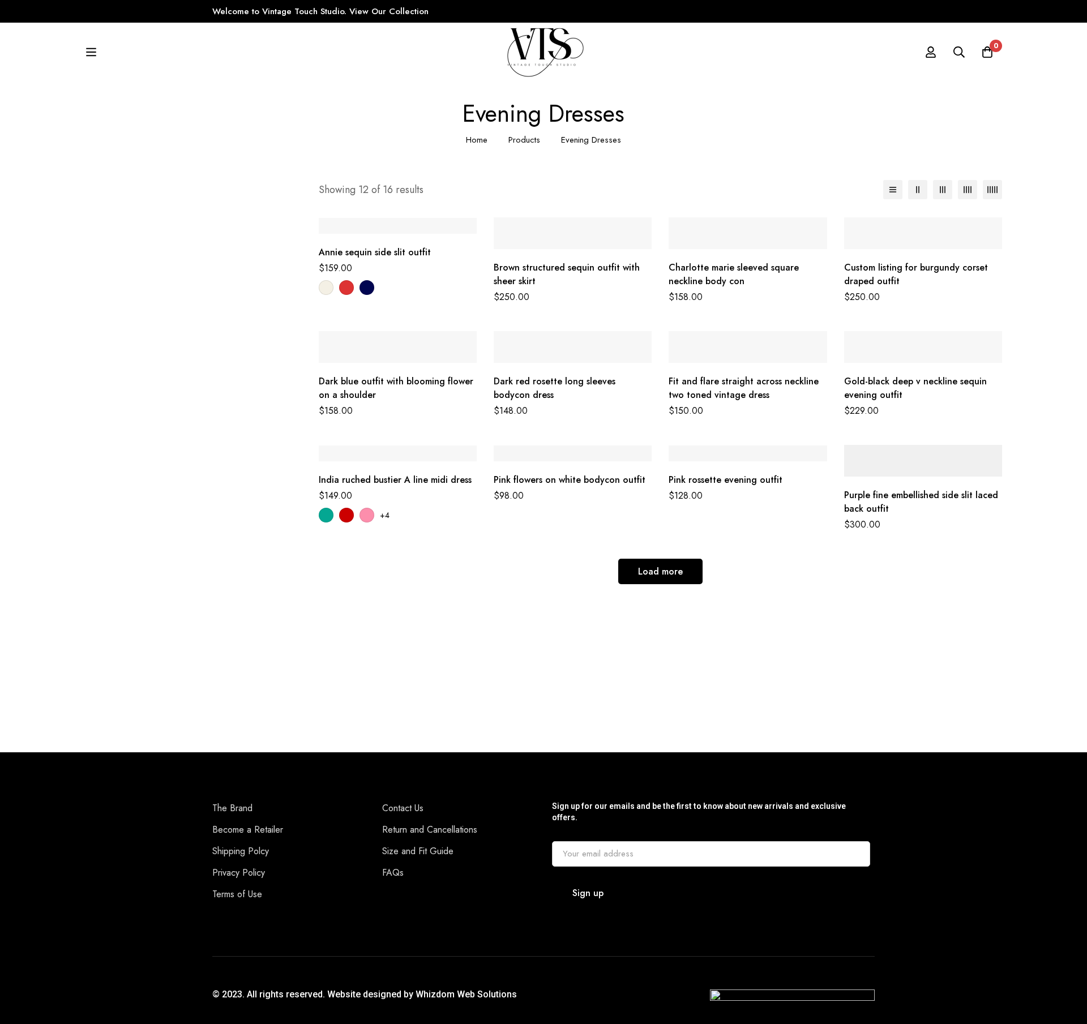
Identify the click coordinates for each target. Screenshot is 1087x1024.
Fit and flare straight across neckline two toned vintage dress (744, 388)
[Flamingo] (367, 515)
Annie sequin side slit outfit (375, 252)
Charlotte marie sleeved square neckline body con (734, 274)
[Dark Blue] (367, 287)
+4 (385, 515)
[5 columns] (992, 189)
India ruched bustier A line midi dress (395, 479)
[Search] (959, 52)
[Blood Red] (346, 515)
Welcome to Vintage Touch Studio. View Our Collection (321, 11)
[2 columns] (917, 189)
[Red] (346, 287)
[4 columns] (967, 189)
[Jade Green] (326, 515)
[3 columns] (942, 189)
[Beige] (326, 287)
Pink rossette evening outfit (725, 479)
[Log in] (931, 52)
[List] (892, 189)
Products (524, 140)
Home (476, 140)
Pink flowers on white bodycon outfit (569, 479)
